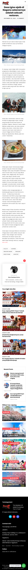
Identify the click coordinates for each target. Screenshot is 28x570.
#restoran (7, 254)
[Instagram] (17, 516)
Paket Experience (7, 567)
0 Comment (20, 18)
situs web (4, 242)
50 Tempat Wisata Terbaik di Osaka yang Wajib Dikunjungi (13, 359)
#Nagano (18, 251)
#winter (15, 254)
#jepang (13, 248)
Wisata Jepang (5, 565)
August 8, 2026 (6, 332)
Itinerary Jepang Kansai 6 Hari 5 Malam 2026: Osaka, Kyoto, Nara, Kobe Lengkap (17, 375)
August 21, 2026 (6, 309)
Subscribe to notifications (9, 551)
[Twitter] (10, 516)
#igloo (6, 248)
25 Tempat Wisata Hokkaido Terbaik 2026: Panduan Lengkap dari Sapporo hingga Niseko (16, 386)
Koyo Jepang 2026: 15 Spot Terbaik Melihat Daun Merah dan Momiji (13, 311)
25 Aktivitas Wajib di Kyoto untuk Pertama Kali (12, 335)
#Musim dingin (8, 251)
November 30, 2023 (10, 18)
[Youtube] (14, 516)
